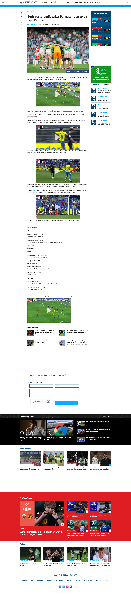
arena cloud (40, 580)
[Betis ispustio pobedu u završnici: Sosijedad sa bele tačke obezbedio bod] (77, 458)
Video (91, 2)
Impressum (49, 580)
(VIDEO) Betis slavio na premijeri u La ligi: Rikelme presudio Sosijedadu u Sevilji (77, 331)
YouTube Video (26, 498)
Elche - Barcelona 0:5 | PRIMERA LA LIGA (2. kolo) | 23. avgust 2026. (41, 533)
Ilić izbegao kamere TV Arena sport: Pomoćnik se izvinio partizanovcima (104, 123)
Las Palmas (61, 375)
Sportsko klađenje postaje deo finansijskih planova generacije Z (98, 430)
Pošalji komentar (66, 403)
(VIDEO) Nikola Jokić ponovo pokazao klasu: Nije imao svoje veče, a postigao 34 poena (104, 91)
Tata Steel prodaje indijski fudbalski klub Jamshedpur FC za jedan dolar (97, 422)
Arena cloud (98, 2)
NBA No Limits (78, 2)
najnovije (24, 580)
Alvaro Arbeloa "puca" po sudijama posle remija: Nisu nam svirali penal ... (100, 468)
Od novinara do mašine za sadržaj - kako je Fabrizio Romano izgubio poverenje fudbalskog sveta (32, 439)
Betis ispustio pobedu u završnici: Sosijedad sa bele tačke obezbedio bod (77, 468)
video (32, 580)
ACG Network (59, 580)
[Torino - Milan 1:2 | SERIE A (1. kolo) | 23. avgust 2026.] (100, 507)
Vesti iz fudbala (24, 464)
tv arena (58, 593)
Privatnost (77, 580)
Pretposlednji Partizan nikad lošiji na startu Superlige (104, 115)
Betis (34, 190)
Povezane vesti (32, 327)
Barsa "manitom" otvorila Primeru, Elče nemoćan (103, 107)
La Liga (30, 11)
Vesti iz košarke (102, 88)
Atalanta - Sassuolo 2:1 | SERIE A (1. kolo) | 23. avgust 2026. (76, 516)
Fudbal (50, 2)
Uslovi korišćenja (88, 580)
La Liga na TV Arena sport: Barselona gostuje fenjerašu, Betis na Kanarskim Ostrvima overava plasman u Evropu (45, 332)
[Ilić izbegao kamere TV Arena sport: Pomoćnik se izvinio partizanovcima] (100, 554)
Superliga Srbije (102, 96)
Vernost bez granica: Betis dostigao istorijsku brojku (44, 341)
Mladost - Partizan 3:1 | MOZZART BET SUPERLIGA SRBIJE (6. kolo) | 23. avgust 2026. (100, 535)
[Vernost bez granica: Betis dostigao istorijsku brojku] (30, 343)
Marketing (98, 580)
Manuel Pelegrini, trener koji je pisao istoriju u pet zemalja (53, 468)
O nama (69, 580)
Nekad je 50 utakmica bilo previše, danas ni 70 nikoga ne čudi (98, 438)
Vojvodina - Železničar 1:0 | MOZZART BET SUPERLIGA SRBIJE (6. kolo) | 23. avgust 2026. (77, 535)
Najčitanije (106, 84)
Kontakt (107, 580)
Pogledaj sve (105, 416)
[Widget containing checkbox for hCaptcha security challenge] (40, 401)
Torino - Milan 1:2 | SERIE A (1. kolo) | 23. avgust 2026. (100, 516)
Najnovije (44, 2)
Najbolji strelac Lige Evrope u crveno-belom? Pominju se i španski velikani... (30, 468)
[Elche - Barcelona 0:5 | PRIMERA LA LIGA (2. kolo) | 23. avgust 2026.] (42, 513)
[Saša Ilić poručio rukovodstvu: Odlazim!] (30, 554)
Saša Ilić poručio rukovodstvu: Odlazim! (102, 99)
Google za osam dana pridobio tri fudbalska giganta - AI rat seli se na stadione (59, 438)
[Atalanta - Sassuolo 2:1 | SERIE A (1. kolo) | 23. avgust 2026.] (77, 507)
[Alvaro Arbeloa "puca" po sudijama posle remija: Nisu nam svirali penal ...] (100, 458)
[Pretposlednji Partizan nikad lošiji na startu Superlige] (77, 554)
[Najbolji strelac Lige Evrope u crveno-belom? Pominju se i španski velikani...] (30, 458)
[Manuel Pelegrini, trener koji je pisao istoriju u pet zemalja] (53, 458)
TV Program (69, 2)
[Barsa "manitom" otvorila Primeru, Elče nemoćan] (53, 554)
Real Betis (53, 375)
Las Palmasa (69, 77)
